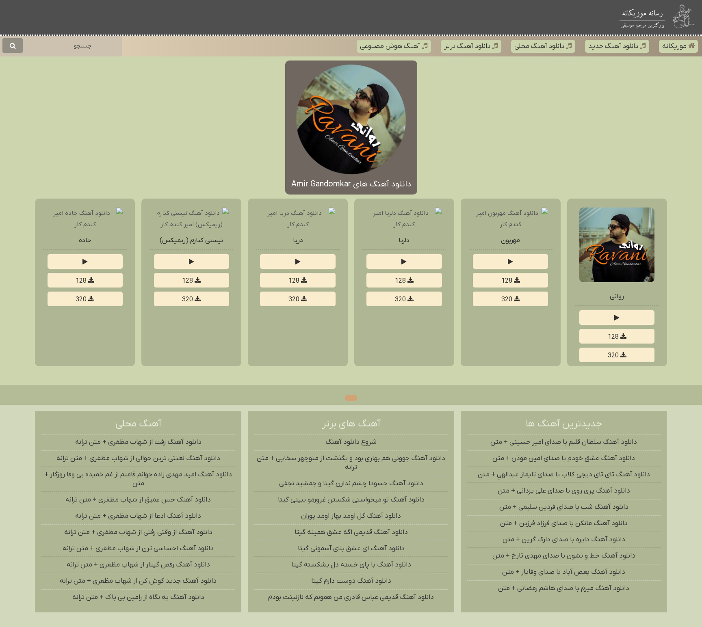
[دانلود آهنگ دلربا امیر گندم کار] (404, 225)
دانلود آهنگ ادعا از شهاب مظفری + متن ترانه (138, 516)
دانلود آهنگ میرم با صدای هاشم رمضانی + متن (563, 588)
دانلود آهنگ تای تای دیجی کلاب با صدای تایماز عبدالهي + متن (564, 474)
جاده (85, 240)
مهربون (510, 240)
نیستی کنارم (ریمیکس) (191, 240)
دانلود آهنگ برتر (468, 46)
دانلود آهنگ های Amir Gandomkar (351, 184)
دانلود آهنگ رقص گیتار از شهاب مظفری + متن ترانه (138, 564)
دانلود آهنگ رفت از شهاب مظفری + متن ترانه (138, 442)
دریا (298, 240)
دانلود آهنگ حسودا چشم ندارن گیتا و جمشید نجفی (351, 483)
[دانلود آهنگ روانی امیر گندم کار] (616, 281)
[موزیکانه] (642, 17)
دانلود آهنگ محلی (540, 46)
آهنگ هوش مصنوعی (391, 46)
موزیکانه (675, 46)
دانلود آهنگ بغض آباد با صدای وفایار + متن (563, 572)
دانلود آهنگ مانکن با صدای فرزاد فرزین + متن (564, 523)
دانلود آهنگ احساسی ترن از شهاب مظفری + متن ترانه (138, 548)
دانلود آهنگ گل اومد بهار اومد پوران (351, 516)
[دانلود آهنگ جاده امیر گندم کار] (85, 225)
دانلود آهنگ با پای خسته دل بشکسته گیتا (351, 564)
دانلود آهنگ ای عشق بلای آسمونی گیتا (351, 548)
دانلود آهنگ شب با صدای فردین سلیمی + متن (563, 507)
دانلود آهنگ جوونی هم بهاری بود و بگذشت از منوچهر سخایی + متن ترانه (351, 463)
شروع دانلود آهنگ (351, 442)
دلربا (404, 240)
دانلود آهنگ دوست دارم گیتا (351, 581)
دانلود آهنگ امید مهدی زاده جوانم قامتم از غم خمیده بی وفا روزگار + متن (138, 479)
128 (614, 337)
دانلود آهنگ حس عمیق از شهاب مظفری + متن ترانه (138, 499)
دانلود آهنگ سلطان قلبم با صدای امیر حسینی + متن (563, 442)
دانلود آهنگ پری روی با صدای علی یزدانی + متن (564, 490)
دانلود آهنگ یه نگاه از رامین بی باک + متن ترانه (138, 597)
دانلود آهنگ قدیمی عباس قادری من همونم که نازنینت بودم (351, 597)
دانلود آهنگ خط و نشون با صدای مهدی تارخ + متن (563, 555)
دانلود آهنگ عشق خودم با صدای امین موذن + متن (563, 458)
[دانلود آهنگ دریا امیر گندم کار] (297, 225)
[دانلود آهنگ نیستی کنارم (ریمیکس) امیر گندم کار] (191, 225)
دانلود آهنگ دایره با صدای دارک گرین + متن (564, 539)
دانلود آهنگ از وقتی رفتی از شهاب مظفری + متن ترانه (138, 532)
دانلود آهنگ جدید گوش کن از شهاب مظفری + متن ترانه (138, 581)
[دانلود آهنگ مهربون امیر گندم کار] (510, 225)
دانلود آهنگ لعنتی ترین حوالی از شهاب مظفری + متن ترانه (138, 458)
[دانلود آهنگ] (684, 17)
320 (614, 356)
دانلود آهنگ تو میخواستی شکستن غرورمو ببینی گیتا (351, 499)
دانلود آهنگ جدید (614, 46)
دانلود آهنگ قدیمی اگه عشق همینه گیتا (351, 532)
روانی (617, 296)
